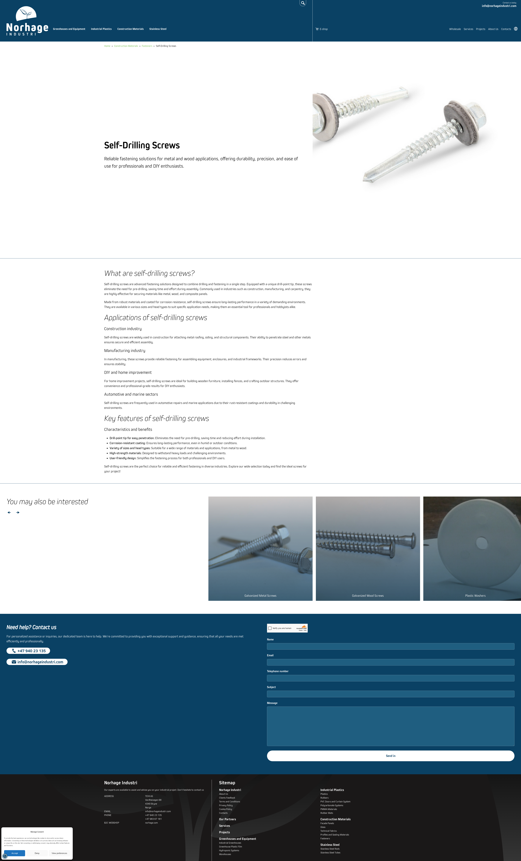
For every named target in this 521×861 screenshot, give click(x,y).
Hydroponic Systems (229, 850)
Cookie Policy (225, 809)
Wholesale (455, 29)
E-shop (324, 29)
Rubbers (324, 797)
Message (272, 703)
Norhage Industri (230, 790)
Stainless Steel (157, 29)
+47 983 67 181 (153, 819)
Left (9, 512)
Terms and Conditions (229, 801)
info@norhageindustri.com (499, 6)
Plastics (324, 794)
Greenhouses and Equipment (69, 29)
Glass (322, 827)
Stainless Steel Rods (329, 848)
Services (468, 29)
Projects (480, 29)
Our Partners (227, 819)
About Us (493, 29)
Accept (15, 853)
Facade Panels (327, 823)
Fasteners (147, 45)
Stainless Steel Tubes (330, 852)
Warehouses (225, 854)
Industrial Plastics (101, 29)
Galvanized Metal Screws (260, 595)
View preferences (59, 853)
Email (270, 655)
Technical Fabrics (328, 831)
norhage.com (151, 822)
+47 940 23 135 (32, 650)
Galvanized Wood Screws (368, 595)
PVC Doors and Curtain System (335, 801)
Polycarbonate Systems (331, 805)
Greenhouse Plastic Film (230, 846)
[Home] (27, 21)
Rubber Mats (326, 813)
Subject (271, 687)
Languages (516, 29)
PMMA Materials (328, 809)
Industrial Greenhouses (230, 842)
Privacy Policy (226, 805)
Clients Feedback (227, 797)
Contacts (506, 29)
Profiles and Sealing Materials (334, 834)
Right (18, 512)
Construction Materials (130, 29)
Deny (37, 853)
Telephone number (278, 671)
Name (270, 639)
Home (107, 45)
